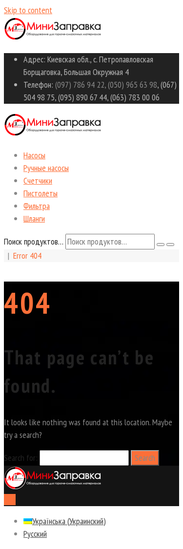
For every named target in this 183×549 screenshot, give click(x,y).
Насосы (34, 155)
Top (10, 499)
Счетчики (37, 180)
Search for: (21, 457)
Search (145, 457)
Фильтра (36, 205)
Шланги (34, 218)
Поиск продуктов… (33, 241)
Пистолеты (40, 193)
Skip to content (28, 10)
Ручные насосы (46, 167)
